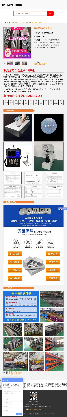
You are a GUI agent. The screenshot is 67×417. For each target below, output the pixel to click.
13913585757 (40, 64)
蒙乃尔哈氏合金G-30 (15, 372)
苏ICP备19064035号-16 (50, 414)
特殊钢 (28, 22)
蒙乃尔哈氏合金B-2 (15, 374)
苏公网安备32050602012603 (34, 409)
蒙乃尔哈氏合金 (36, 22)
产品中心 (21, 22)
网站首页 (14, 22)
